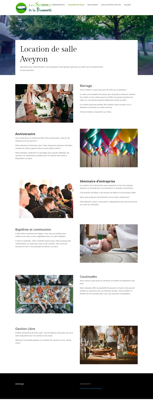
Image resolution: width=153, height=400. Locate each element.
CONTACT (45, 10)
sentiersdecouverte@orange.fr (91, 388)
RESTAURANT (92, 5)
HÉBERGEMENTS (58, 5)
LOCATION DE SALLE (76, 5)
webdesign (19, 384)
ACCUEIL (45, 5)
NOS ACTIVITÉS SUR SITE (111, 5)
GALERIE (127, 5)
